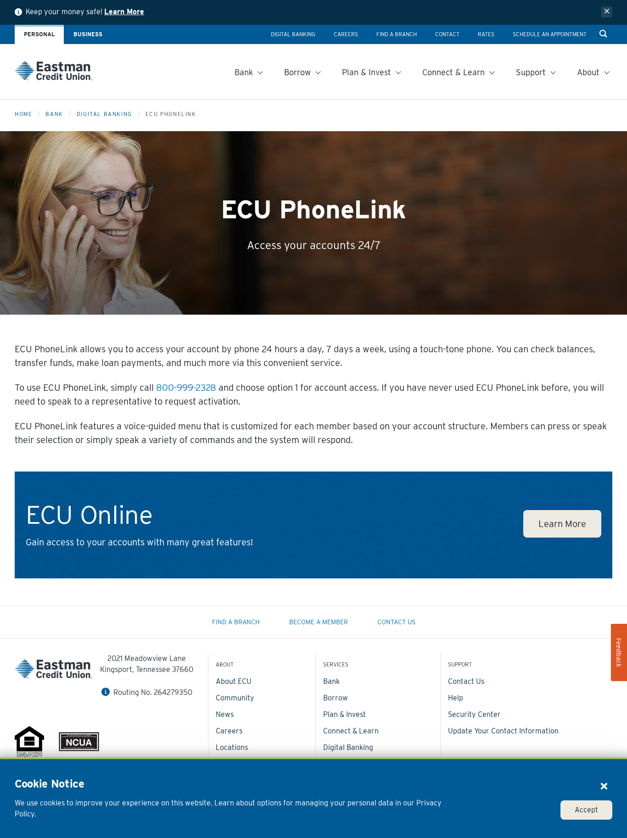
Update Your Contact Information (503, 731)
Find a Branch (236, 622)
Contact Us (396, 622)
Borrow (335, 698)
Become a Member (318, 622)
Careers (229, 731)
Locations (232, 747)
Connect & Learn (351, 731)
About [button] (225, 664)
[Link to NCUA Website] (79, 743)
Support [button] (460, 664)
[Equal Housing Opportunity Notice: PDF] (29, 743)
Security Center (474, 714)
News (225, 714)
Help (455, 698)
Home (23, 114)
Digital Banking (104, 114)
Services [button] (335, 664)
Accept (586, 809)
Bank (54, 114)
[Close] (604, 785)
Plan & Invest (344, 714)
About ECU (234, 681)
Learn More (124, 12)
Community (235, 698)
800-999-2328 (186, 387)
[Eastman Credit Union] (54, 72)
